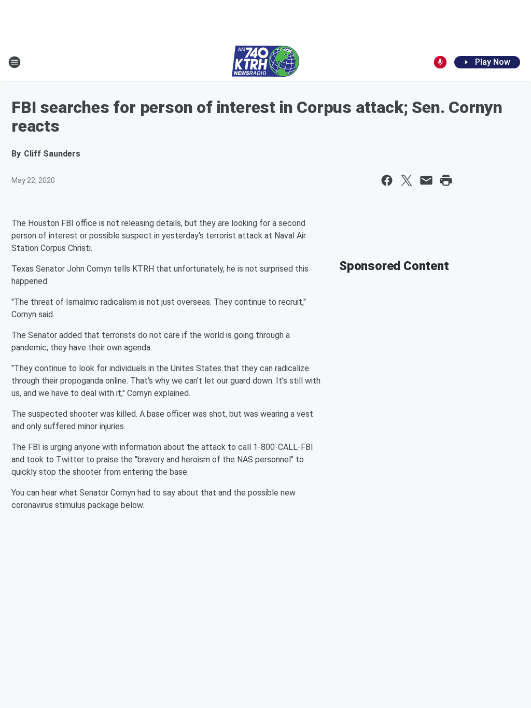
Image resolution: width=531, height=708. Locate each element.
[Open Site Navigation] (14, 62)
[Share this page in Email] (426, 180)
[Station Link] (265, 62)
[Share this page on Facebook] (387, 180)
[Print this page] (446, 180)
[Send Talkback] (440, 62)
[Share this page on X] (406, 180)
